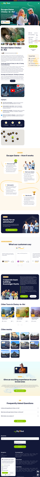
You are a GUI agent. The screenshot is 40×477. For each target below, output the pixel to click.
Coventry (25, 470)
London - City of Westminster (19, 453)
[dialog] (8, 467)
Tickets (2, 454)
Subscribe (20, 446)
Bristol (37, 453)
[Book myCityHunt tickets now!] (37, 471)
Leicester (34, 454)
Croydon (32, 469)
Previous (18, 265)
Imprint (34, 476)
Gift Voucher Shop (4, 455)
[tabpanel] (6, 123)
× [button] (14, 458)
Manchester (17, 454)
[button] (8, 474)
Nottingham (20, 455)
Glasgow (33, 453)
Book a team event (24, 296)
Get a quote (33, 296)
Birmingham (27, 453)
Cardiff (28, 454)
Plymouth (31, 455)
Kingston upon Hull (18, 456)
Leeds (31, 453)
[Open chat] (37, 474)
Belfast (31, 454)
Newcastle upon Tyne (26, 455)
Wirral (23, 470)
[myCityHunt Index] (6, 3)
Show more (21, 421)
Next (22, 265)
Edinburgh (21, 454)
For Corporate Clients (33, 50)
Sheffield (16, 469)
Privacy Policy (20, 444)
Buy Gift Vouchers (21, 390)
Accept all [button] (5, 472)
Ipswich (16, 455)
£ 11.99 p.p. (33, 46)
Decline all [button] (11, 472)
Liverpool (25, 454)
